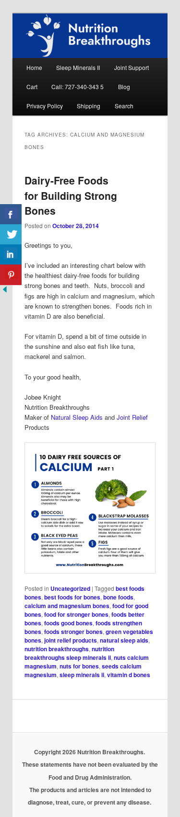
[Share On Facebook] (11, 214)
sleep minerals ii (82, 674)
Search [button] (124, 106)
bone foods (118, 597)
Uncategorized (70, 588)
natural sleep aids (124, 640)
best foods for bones (72, 597)
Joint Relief (132, 417)
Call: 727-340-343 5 (77, 86)
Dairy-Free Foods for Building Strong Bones (70, 195)
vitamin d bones (128, 674)
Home (34, 67)
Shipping (88, 106)
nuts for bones (79, 666)
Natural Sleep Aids (77, 417)
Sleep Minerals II (78, 67)
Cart (31, 86)
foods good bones (68, 623)
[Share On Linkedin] (11, 254)
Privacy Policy (44, 106)
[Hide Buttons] (5, 291)
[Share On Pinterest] (11, 275)
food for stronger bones (76, 614)
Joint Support (131, 67)
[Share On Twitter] (11, 234)
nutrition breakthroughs (56, 648)
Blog (124, 86)
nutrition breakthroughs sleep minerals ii (69, 653)
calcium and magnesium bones (66, 605)
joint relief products (70, 640)
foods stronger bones (73, 631)
